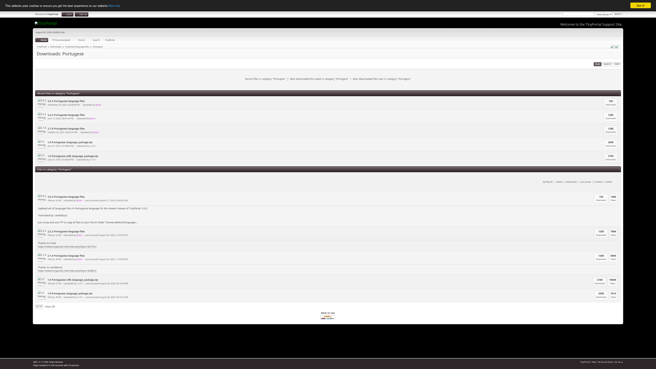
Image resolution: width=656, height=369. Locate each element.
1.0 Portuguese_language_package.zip (70, 142)
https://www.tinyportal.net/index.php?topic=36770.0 (67, 246)
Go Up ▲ (619, 362)
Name (560, 181)
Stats (616, 64)
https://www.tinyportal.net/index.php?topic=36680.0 (67, 270)
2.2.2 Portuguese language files (66, 115)
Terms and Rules (605, 362)
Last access (585, 181)
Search (607, 64)
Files (597, 64)
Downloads (571, 181)
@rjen (98, 104)
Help (594, 362)
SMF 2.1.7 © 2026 (40, 362)
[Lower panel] (613, 47)
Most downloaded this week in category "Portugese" (319, 78)
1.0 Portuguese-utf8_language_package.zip (73, 156)
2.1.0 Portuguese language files (66, 128)
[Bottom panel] (617, 47)
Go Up (39, 306)
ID (552, 181)
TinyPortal (585, 362)
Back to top (328, 313)
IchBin (93, 146)
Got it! (641, 5)
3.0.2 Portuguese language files (66, 101)
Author (608, 181)
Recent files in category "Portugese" (265, 78)
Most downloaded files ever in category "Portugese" (382, 78)
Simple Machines (56, 362)
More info (114, 5)
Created (598, 181)
